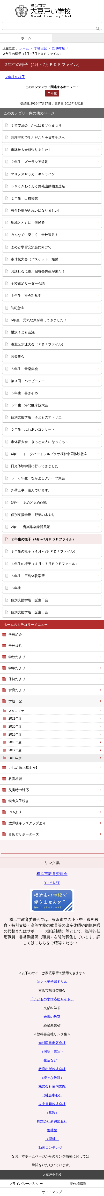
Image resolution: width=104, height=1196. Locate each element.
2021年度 (15, 718)
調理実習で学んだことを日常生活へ (38, 137)
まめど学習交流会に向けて (31, 247)
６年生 (16, 588)
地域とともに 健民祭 (28, 223)
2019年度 (15, 734)
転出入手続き (18, 801)
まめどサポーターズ (23, 834)
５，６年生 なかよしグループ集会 (38, 478)
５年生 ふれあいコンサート (33, 429)
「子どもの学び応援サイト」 (52, 999)
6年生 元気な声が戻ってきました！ (39, 320)
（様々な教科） (52, 1078)
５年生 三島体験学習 (28, 576)
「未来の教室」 (52, 1017)
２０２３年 (16, 711)
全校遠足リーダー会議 (28, 283)
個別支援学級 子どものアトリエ (36, 417)
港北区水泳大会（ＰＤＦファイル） (38, 344)
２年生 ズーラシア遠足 (29, 162)
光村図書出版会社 (52, 1043)
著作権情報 (78, 1184)
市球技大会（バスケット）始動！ (36, 259)
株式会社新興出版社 (52, 1121)
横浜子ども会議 (23, 332)
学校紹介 (15, 634)
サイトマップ (52, 1192)
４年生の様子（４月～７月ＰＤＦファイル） (45, 564)
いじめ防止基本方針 (23, 768)
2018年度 (15, 742)
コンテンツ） (55, 1147)
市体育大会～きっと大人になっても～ (39, 442)
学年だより (16, 668)
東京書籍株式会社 (52, 1104)
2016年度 (58, 48)
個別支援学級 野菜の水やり (33, 515)
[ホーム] (52, 11)
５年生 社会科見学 (26, 295)
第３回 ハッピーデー (28, 381)
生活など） (52, 1060)
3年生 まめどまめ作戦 (29, 503)
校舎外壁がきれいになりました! (35, 210)
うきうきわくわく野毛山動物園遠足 (38, 186)
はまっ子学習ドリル (52, 982)
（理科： (52, 1139)
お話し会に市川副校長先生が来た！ (38, 271)
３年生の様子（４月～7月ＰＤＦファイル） (44, 551)
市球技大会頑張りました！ (31, 150)
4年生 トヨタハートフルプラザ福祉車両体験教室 (49, 454)
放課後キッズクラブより (27, 823)
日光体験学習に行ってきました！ (36, 466)
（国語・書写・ (52, 1051)
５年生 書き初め (24, 393)
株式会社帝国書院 (52, 1086)
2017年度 (15, 750)
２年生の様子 (15, 77)
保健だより (16, 679)
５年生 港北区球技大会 (29, 405)
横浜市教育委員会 (52, 874)
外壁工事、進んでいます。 (31, 490)
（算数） (52, 1113)
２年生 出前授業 (24, 198)
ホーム (26, 38)
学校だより (16, 657)
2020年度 (15, 726)
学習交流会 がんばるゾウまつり (36, 125)
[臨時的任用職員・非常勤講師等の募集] (52, 910)
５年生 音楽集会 (24, 369)
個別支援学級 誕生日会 (29, 600)
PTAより (15, 812)
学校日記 (40, 48)
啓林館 (52, 1130)
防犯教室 (17, 308)
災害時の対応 (18, 790)
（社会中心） (52, 1095)
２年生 (52, 93)
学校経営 (15, 646)
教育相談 (15, 779)
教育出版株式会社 (52, 1069)
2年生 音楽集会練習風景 (30, 527)
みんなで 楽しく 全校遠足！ (34, 235)
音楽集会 (17, 356)
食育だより (16, 690)
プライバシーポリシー (26, 1184)
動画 (41, 1147)
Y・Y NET (52, 883)
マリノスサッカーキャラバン (33, 174)
